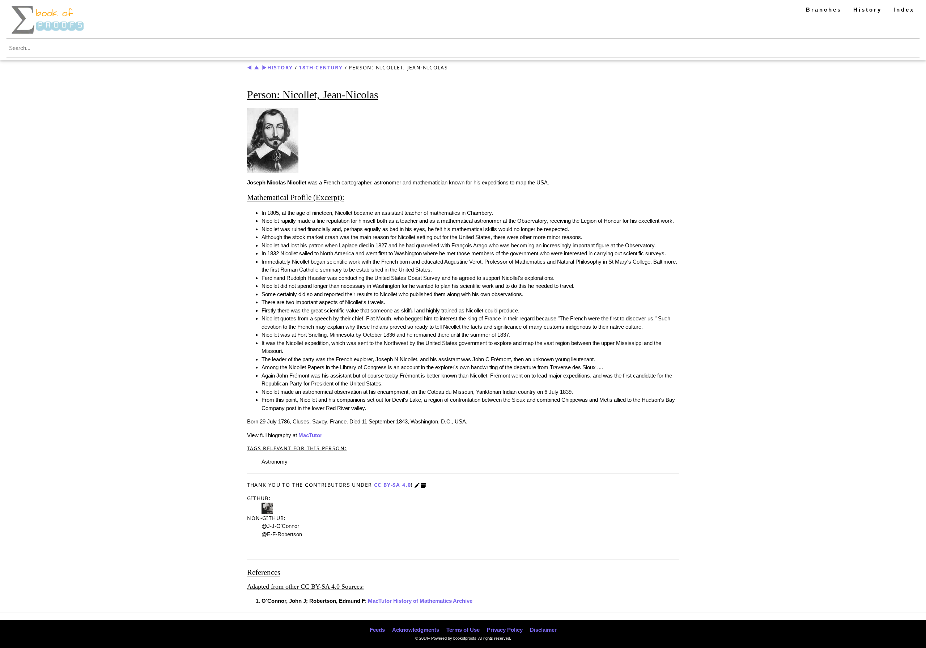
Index (903, 10)
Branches (824, 10)
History (867, 10)
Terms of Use (463, 630)
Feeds (377, 630)
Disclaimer (543, 630)
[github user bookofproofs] (267, 507)
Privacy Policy (505, 630)
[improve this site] (417, 485)
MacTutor (310, 435)
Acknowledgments (415, 630)
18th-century (321, 67)
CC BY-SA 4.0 (392, 484)
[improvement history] (423, 485)
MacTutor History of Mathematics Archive (420, 601)
